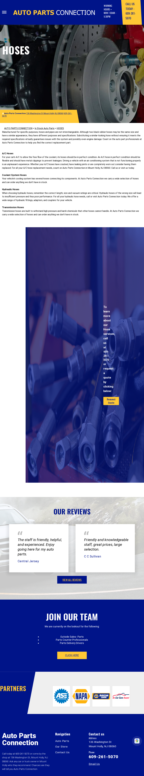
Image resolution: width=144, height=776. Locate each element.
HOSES (60, 128)
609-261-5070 (106, 355)
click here (72, 655)
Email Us (94, 764)
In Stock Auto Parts (44, 128)
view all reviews (72, 580)
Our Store (61, 746)
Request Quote (111, 401)
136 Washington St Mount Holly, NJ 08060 (44, 113)
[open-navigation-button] (4, 12)
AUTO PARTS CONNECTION (18, 128)
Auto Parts (62, 741)
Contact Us (62, 752)
